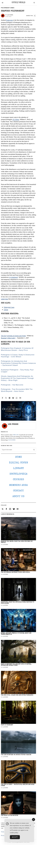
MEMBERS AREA (18, 485)
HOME (18, 457)
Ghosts (6, 309)
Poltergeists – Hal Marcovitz (12, 385)
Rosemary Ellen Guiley (8, 338)
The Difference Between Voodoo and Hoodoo (15, 572)
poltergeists (4, 299)
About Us (18, 496)
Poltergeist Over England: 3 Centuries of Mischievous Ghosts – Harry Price (17, 349)
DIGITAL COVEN (18, 463)
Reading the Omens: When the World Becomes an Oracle (16, 542)
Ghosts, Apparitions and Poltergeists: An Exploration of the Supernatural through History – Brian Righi (17, 378)
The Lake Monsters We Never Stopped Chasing (16, 754)
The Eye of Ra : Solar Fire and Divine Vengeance (17, 695)
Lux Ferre (10, 15)
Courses (18, 479)
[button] (34, 450)
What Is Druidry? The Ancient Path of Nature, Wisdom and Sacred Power (16, 665)
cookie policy (14, 832)
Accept (15, 837)
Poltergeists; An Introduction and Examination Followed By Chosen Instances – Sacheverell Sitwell (18, 363)
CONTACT (18, 491)
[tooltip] (2, 398)
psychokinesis (13, 277)
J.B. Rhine (15, 119)
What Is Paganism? (7, 725)
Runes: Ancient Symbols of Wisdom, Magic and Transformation (16, 634)
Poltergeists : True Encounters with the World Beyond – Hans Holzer (17, 390)
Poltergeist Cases (7, 8)
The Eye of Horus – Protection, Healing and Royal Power (18, 785)
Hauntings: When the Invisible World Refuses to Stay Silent (17, 603)
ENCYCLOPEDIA (19, 474)
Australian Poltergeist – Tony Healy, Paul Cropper (17, 371)
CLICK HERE (11, 440)
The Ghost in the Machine (9, 815)
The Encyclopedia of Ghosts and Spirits (13, 336)
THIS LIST (16, 434)
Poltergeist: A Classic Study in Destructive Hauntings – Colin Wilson (17, 356)
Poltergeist (9, 20)
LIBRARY (18, 468)
